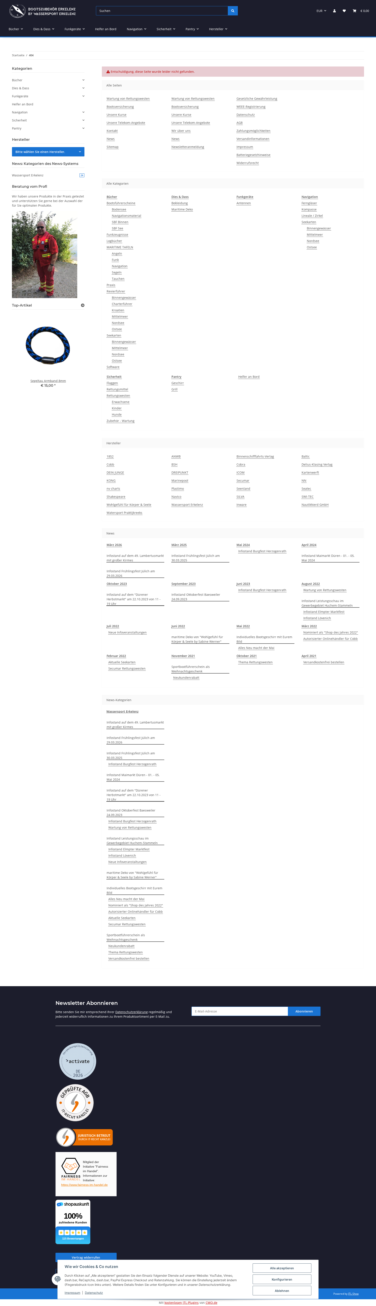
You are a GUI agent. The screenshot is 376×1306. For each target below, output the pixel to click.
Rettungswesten (118, 395)
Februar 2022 (116, 656)
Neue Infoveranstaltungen (127, 632)
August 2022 (311, 584)
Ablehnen (282, 1291)
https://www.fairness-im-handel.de (84, 1185)
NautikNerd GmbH (315, 505)
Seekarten (114, 335)
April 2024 (309, 545)
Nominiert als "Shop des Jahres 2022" (330, 632)
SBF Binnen (120, 222)
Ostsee (117, 329)
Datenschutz (94, 1292)
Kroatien (118, 310)
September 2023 (183, 584)
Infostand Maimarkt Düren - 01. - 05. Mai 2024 (328, 558)
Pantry (176, 377)
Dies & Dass (180, 197)
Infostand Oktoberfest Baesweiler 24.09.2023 (195, 596)
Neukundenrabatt (186, 677)
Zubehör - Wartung (120, 421)
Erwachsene (120, 402)
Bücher (112, 197)
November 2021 (183, 656)
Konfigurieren (282, 1279)
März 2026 (114, 545)
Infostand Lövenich (317, 618)
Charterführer (122, 304)
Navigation (120, 266)
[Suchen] (233, 10)
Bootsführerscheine (121, 203)
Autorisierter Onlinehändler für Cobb (330, 639)
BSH (174, 464)
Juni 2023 (243, 584)
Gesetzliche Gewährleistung (257, 98)
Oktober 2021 (247, 656)
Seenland (243, 488)
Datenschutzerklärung (131, 1012)
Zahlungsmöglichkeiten (253, 131)
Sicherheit (114, 377)
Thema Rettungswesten (255, 662)
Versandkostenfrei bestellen (323, 662)
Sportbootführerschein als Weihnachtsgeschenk (190, 669)
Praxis (111, 285)
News (111, 139)
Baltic (306, 456)
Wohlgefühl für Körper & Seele (129, 505)
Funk (115, 260)
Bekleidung (179, 203)
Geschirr (177, 383)
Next (73, 351)
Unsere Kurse (116, 115)
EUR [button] (319, 11)
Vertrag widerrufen (86, 1257)
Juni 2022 (178, 626)
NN (304, 480)
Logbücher (114, 241)
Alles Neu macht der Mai (256, 648)
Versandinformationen (253, 139)
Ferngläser (309, 203)
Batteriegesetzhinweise (253, 155)
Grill (174, 389)
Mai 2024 (243, 545)
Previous (22, 351)
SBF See (117, 228)
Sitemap (113, 147)
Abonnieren (304, 1011)
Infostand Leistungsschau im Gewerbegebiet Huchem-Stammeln (327, 603)
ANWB (176, 456)
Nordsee (118, 323)
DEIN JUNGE (115, 472)
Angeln (117, 253)
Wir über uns (181, 131)
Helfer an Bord (249, 377)
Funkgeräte (245, 197)
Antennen (244, 203)
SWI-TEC (308, 497)
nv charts (113, 488)
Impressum (72, 1292)
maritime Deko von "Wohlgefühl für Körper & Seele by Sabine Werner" (197, 639)
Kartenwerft (310, 472)
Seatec (306, 488)
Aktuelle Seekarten (122, 662)
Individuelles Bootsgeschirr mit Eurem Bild (264, 639)
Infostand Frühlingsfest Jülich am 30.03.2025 (195, 558)
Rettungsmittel (117, 389)
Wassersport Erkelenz (187, 505)
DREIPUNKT (179, 472)
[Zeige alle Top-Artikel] (82, 305)
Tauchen (118, 279)
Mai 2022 (243, 626)
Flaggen (112, 383)
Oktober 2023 (117, 584)
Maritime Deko (182, 209)
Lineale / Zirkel (312, 216)
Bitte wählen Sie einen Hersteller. (40, 152)
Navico (176, 497)
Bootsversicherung (120, 107)
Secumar (243, 480)
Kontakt (112, 131)
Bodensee (119, 209)
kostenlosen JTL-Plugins (181, 1303)
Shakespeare (116, 497)
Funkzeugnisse (117, 234)
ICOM (241, 472)
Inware (242, 505)
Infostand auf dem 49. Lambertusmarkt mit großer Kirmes (135, 558)
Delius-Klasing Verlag (317, 464)
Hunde (117, 414)
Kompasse (309, 209)
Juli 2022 (113, 626)
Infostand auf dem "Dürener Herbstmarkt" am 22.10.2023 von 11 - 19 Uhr (134, 599)
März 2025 (179, 545)
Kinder (117, 408)
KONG (111, 480)
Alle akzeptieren (282, 1268)
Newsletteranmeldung (187, 147)
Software (113, 367)
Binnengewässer (124, 297)
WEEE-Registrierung (251, 107)
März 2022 (309, 626)
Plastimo (177, 488)
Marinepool (179, 480)
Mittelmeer (120, 316)
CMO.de (211, 1303)
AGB (240, 123)
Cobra (241, 464)
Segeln (117, 272)
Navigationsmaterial (126, 216)
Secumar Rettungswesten (127, 668)
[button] (334, 10)
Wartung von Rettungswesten (128, 98)
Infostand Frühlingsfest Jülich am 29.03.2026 (131, 573)
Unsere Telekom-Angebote (126, 123)
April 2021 (309, 656)
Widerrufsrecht (248, 163)
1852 (110, 456)
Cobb (110, 464)
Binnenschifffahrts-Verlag (255, 456)
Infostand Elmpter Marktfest (323, 612)
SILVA (240, 497)
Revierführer (116, 291)
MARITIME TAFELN (120, 247)
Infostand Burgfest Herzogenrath (262, 551)
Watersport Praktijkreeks (124, 513)
